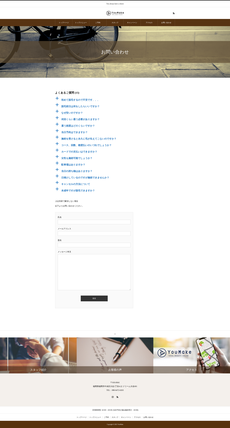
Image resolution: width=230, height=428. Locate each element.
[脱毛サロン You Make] (115, 13)
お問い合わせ (166, 23)
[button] (94, 99)
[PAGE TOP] (115, 333)
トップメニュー (81, 23)
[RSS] (173, 13)
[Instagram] (112, 397)
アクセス (149, 23)
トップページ (64, 23)
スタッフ (115, 23)
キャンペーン (132, 23)
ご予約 (97, 23)
